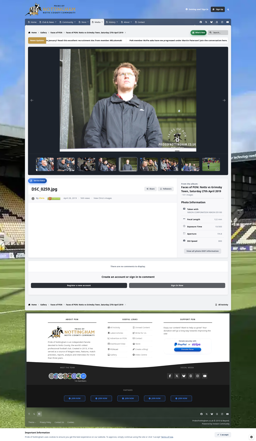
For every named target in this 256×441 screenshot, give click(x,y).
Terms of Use (167, 437)
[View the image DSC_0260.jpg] (107, 164)
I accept (224, 434)
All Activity (115, 327)
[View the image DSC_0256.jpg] (169, 164)
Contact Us (59, 422)
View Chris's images (103, 198)
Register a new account (79, 285)
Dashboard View (117, 343)
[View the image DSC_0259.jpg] (128, 164)
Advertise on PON (118, 338)
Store (137, 343)
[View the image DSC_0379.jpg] (211, 164)
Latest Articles (116, 333)
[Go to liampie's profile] (70, 376)
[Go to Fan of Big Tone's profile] (65, 376)
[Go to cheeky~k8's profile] (56, 376)
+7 (83, 376)
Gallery (113, 354)
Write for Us (140, 333)
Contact (138, 338)
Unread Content (142, 327)
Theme (31, 422)
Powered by (215, 424)
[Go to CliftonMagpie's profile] (74, 376)
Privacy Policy (45, 422)
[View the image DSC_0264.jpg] (66, 164)
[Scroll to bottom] (251, 437)
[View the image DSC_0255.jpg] (190, 164)
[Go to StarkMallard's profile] (79, 376)
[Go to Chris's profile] (33, 198)
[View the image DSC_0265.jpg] (45, 164)
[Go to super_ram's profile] (61, 376)
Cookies (70, 422)
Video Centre (141, 354)
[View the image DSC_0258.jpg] (149, 164)
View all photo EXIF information (203, 251)
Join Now (76, 398)
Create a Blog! (141, 349)
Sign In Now (177, 285)
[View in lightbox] (128, 100)
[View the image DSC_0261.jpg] (86, 164)
